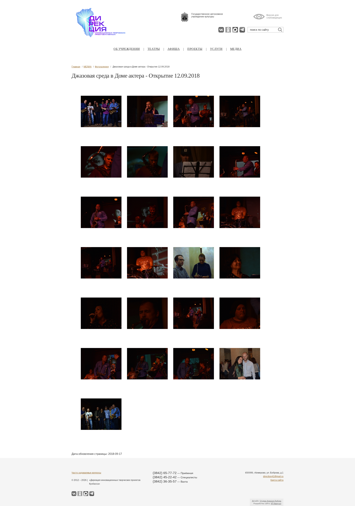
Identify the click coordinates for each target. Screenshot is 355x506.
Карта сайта (277, 480)
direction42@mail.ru (273, 476)
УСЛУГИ (216, 48)
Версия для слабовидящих (274, 16)
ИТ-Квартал (276, 503)
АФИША (174, 48)
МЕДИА (236, 48)
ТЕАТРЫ (154, 48)
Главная (76, 66)
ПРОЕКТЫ (194, 48)
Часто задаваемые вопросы (86, 472)
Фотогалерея (102, 66)
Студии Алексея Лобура (270, 501)
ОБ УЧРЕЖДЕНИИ (127, 48)
